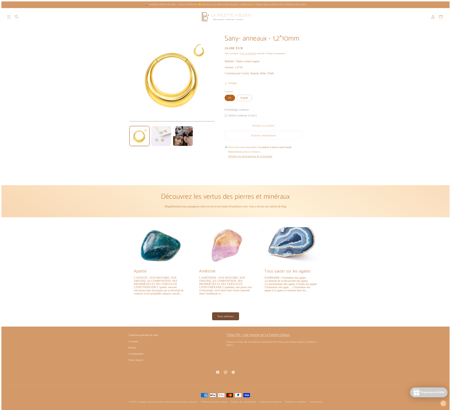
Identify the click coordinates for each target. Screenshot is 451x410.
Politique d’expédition (296, 402)
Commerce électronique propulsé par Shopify (176, 402)
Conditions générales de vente (143, 335)
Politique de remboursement (214, 402)
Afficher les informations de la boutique (250, 156)
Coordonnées (316, 402)
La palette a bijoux (146, 402)
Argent (244, 97)
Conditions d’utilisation (271, 402)
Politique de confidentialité (243, 402)
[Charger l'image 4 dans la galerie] (183, 136)
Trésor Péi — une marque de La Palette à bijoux (258, 335)
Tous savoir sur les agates (287, 271)
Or (229, 97)
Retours (132, 347)
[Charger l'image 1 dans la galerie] (139, 136)
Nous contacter (136, 360)
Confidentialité (136, 354)
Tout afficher (225, 316)
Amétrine (207, 271)
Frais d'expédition (248, 53)
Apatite (140, 271)
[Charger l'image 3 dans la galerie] (161, 136)
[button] (9, 17)
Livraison (133, 341)
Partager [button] (233, 83)
